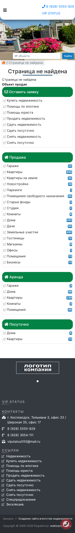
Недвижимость (18, 456)
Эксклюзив (15, 504)
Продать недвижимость (25, 475)
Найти (68, 56)
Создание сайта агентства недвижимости (45, 518)
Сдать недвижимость (23, 480)
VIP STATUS (51, 13)
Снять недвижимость (23, 490)
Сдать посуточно (20, 485)
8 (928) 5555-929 (59, 6)
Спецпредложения (21, 499)
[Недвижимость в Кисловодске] (3, 62)
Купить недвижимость (24, 461)
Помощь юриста (19, 471)
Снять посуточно (19, 495)
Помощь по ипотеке (22, 466)
